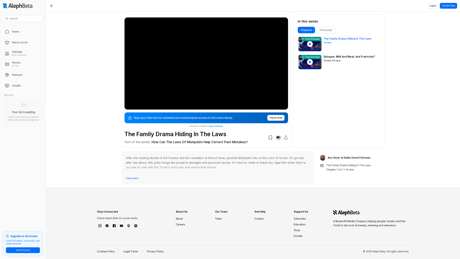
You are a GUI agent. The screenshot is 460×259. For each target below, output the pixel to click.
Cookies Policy (106, 251)
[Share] (286, 137)
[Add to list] (270, 137)
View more (132, 178)
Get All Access (23, 250)
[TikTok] (107, 226)
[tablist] (339, 30)
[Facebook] (114, 226)
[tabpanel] (339, 89)
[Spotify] (136, 226)
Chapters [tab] (306, 29)
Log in (433, 5)
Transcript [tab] (325, 29)
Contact (259, 218)
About (179, 218)
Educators (300, 224)
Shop (297, 230)
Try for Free (448, 5)
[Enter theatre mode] (278, 137)
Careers (180, 224)
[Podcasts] (129, 226)
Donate (298, 235)
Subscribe (300, 218)
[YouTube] (121, 226)
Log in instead (216, 126)
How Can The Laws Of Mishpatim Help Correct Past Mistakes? (200, 142)
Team (218, 218)
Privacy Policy (155, 251)
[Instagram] (100, 226)
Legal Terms (131, 251)
